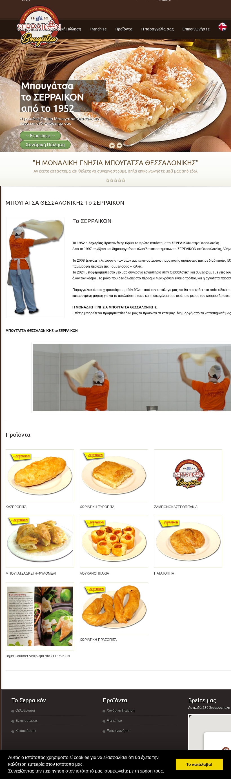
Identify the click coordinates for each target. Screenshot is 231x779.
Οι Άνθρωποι (25, 710)
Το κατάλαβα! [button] (199, 764)
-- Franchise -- (40, 135)
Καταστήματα (25, 731)
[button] (166, 772)
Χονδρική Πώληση (65, 29)
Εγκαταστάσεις (26, 721)
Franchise (98, 29)
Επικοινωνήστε (196, 29)
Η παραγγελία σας (157, 29)
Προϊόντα (124, 29)
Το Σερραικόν (28, 29)
